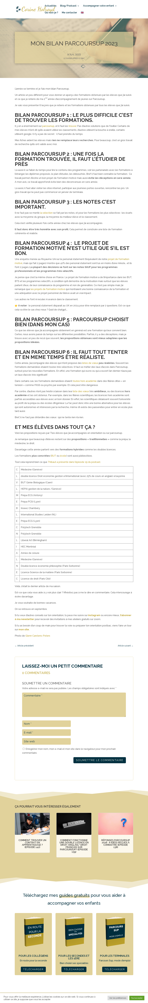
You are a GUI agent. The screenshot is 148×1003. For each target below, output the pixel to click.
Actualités (50, 6)
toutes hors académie (85, 381)
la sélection (46, 212)
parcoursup (48, 126)
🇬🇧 (82, 13)
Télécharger (33, 969)
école (63, 455)
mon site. (23, 629)
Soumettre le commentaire (99, 760)
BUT (53, 455)
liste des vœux (81, 391)
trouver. (73, 126)
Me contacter (69, 13)
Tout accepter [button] (137, 998)
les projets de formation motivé (48, 289)
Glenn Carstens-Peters (37, 635)
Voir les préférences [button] (117, 998)
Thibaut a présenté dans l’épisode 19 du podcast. (74, 462)
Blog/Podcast (68, 6)
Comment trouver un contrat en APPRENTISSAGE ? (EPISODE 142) (32, 844)
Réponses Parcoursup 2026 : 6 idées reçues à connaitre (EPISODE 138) (115, 844)
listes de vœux (90, 363)
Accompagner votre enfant (98, 6)
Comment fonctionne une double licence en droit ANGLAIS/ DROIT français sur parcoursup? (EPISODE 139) (74, 846)
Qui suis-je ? (51, 13)
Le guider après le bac (74, 58)
